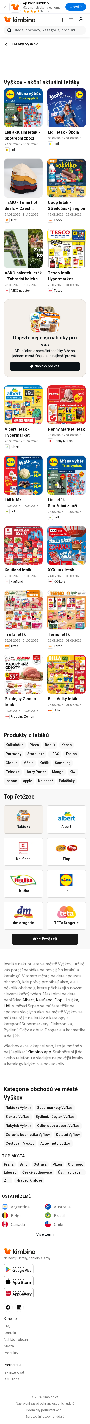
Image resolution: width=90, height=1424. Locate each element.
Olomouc (75, 1164)
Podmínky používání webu (45, 1410)
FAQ (7, 1326)
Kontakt (10, 1332)
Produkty (11, 1352)
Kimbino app (39, 1052)
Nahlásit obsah (16, 1339)
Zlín (7, 1180)
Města (9, 1346)
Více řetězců (45, 939)
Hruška (71, 1000)
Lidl (7, 1006)
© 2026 (45, 1397)
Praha (9, 1164)
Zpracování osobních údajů (45, 1417)
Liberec (10, 1172)
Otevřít (76, 6)
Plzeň (57, 1164)
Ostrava (40, 1164)
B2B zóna (12, 1379)
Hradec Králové (29, 1180)
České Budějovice (37, 1172)
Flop (58, 1000)
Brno (24, 1164)
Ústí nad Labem (71, 1172)
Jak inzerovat (14, 1372)
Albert (28, 1000)
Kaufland (44, 1000)
